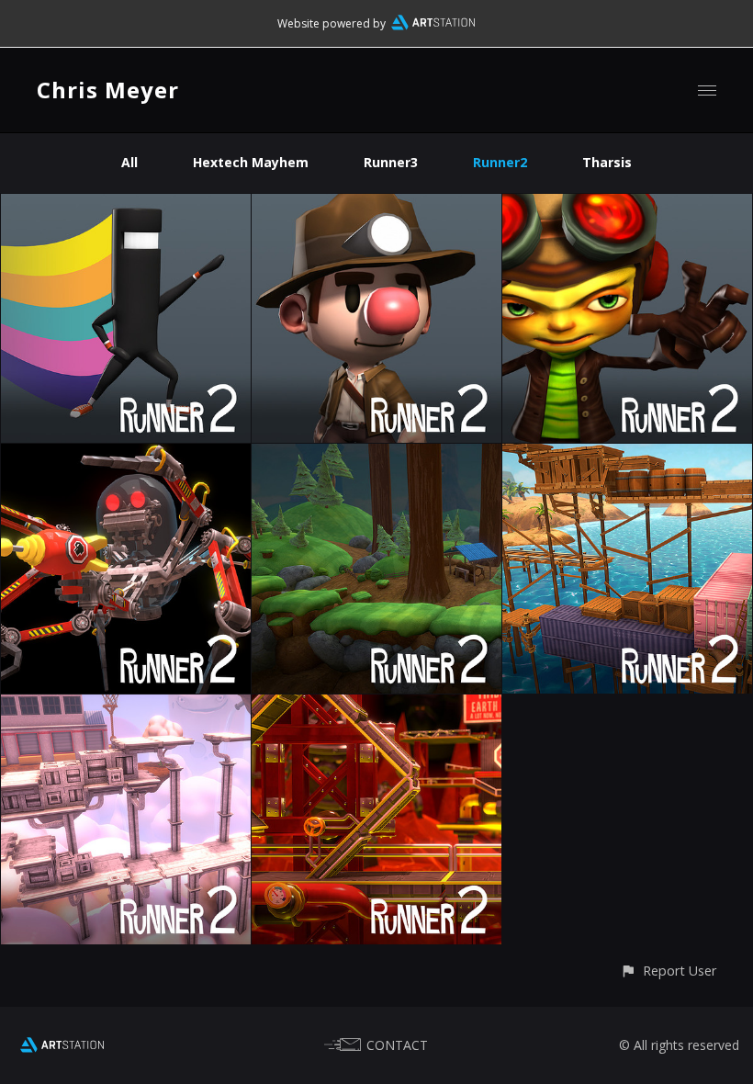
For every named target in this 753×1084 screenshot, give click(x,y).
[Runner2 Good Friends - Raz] (627, 204)
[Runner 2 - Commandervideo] (126, 204)
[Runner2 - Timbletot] (126, 454)
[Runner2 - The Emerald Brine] (627, 454)
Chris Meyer (108, 89)
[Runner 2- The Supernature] (376, 454)
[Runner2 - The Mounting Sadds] (376, 705)
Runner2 (500, 162)
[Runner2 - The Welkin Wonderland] (126, 705)
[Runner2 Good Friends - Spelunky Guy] (376, 204)
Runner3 (391, 162)
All (129, 162)
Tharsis (607, 162)
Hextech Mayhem (251, 162)
